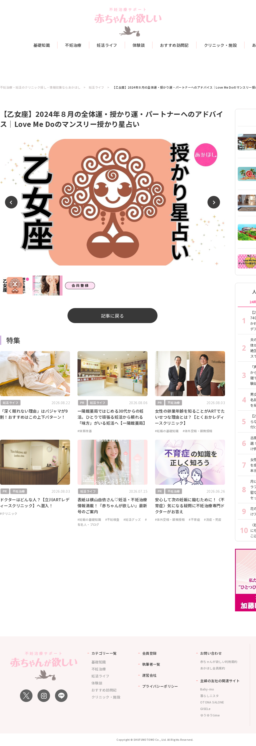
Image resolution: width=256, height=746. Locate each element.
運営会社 (149, 675)
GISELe (205, 708)
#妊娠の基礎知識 (166, 431)
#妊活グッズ (132, 519)
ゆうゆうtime (210, 715)
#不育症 (194, 519)
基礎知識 (42, 45)
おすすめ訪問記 (174, 45)
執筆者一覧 (151, 664)
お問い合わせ (211, 653)
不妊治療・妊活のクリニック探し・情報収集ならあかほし (40, 87)
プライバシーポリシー (160, 686)
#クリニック (8, 513)
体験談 (138, 45)
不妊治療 (73, 45)
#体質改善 (85, 431)
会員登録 (149, 653)
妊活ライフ (107, 45)
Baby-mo (207, 689)
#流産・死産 (212, 519)
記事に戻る (112, 315)
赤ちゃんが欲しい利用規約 (219, 661)
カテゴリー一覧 (104, 653)
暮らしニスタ (209, 695)
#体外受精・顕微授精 (197, 431)
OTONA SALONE (212, 702)
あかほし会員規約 (212, 668)
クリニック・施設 (220, 45)
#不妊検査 (112, 519)
